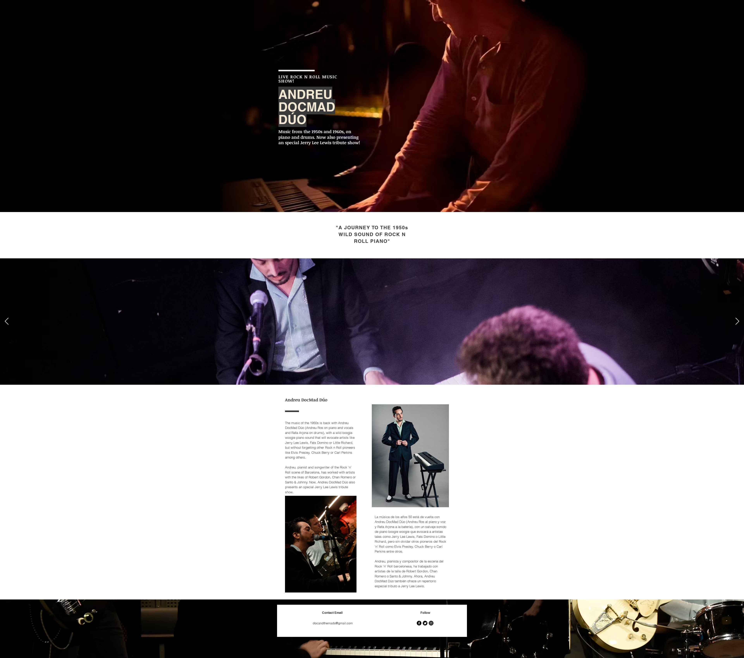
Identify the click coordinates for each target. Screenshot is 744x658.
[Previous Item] (6, 321)
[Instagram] (431, 623)
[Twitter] (425, 623)
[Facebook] (419, 623)
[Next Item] (737, 321)
